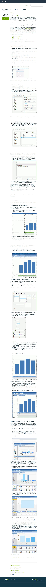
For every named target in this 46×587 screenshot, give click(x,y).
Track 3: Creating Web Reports (5, 18)
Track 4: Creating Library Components (5, 22)
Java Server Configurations (15, 570)
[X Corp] (12, 574)
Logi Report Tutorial (9, 6)
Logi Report (8, 5)
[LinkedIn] (13, 574)
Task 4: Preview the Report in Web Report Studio (19, 39)
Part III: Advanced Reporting (16, 6)
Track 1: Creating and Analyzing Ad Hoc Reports (18, 572)
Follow (12, 12)
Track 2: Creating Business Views (5, 15)
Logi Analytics (4, 5)
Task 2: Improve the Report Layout (17, 37)
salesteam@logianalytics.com (38, 580)
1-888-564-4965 (35, 579)
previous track (28, 28)
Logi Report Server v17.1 (14, 5)
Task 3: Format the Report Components (18, 38)
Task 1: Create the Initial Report (17, 36)
